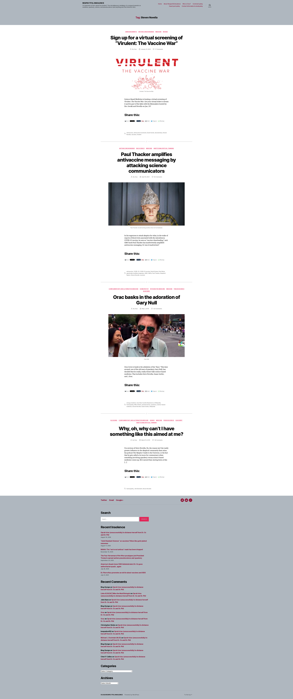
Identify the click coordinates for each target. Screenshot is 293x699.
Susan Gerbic (145, 406)
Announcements (131, 31)
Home (160, 4)
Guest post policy (174, 6)
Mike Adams (137, 404)
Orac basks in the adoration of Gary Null (146, 300)
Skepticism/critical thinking (164, 148)
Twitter (104, 500)
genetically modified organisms (135, 273)
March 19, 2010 (145, 440)
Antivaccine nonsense (146, 31)
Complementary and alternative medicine (123, 289)
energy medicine (131, 403)
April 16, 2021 (146, 177)
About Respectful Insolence (172, 4)
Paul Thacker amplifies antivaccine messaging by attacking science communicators (146, 162)
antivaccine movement (140, 132)
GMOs (150, 273)
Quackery (146, 291)
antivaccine (130, 132)
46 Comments (158, 440)
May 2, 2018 (145, 308)
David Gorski (150, 132)
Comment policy (198, 4)
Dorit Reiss (162, 271)
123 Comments (157, 308)
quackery (153, 404)
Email (111, 500)
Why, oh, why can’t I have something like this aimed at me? (146, 431)
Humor (152, 420)
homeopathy (130, 404)
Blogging (114, 420)
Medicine (158, 31)
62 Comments (158, 177)
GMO (146, 273)
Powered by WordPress (132, 694)
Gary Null (139, 403)
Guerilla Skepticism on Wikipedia (151, 403)
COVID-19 (136, 271)
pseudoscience (146, 404)
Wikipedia (152, 406)
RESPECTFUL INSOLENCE (93, 3)
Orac (135, 49)
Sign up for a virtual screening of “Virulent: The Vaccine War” (146, 40)
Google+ (119, 500)
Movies (165, 31)
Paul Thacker (156, 273)
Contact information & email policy (192, 6)
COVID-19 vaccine (145, 271)
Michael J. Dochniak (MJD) (111, 638)
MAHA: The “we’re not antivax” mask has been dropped (122, 549)
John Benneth (138, 488)
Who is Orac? (187, 4)
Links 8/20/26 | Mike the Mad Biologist (115, 593)
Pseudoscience (179, 289)
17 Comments (159, 49)
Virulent (139, 134)
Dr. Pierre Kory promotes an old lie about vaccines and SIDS (123, 573)
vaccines (133, 134)
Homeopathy (144, 289)
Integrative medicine (157, 289)
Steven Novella (135, 275)
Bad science (140, 148)
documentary (158, 132)
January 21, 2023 (146, 49)
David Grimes (154, 271)
